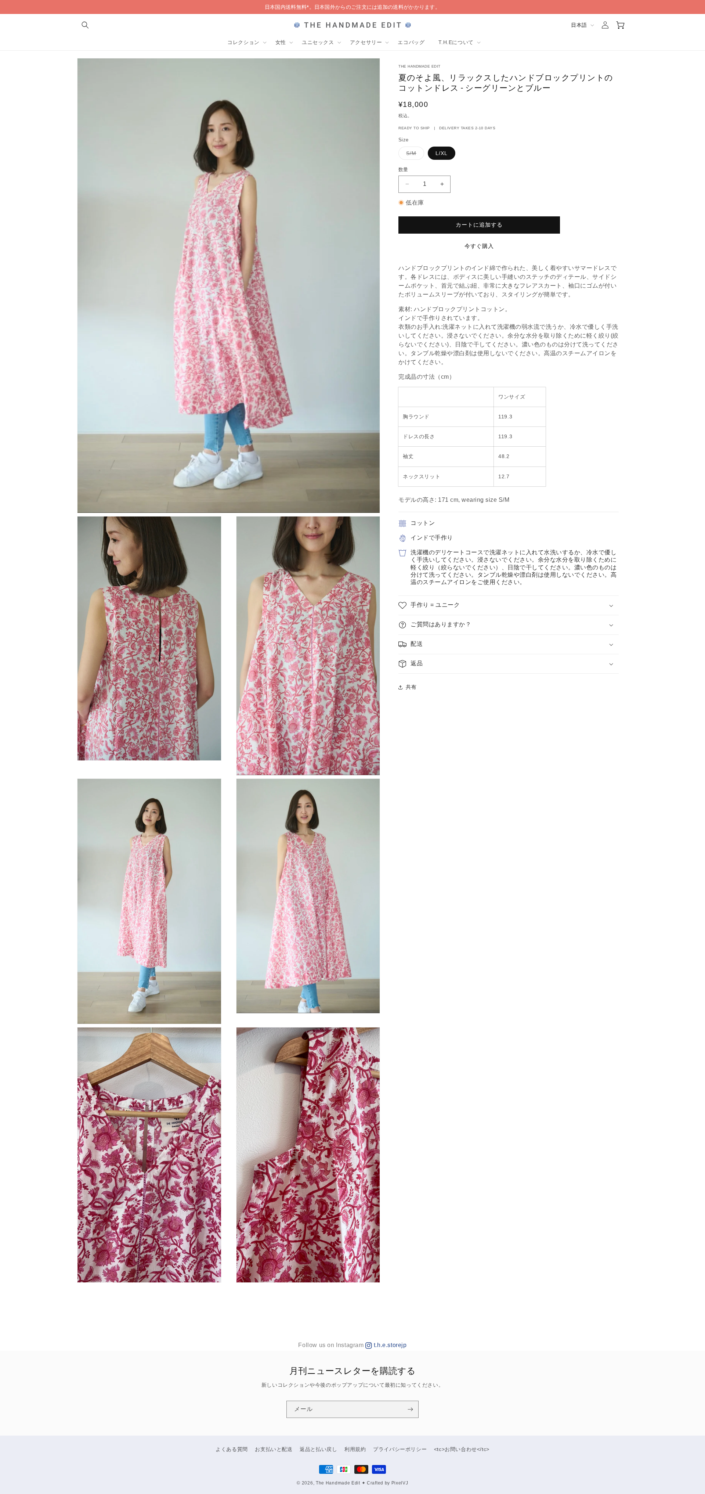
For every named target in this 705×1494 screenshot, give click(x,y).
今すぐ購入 (479, 246)
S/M (414, 155)
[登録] (410, 1409)
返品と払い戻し (318, 1449)
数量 (403, 169)
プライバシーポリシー (400, 1449)
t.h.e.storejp (389, 1345)
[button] (85, 25)
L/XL (441, 153)
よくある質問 (232, 1449)
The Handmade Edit (338, 1483)
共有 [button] (411, 687)
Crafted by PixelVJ (387, 1483)
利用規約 (355, 1449)
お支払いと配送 (273, 1449)
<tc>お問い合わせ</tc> (461, 1449)
